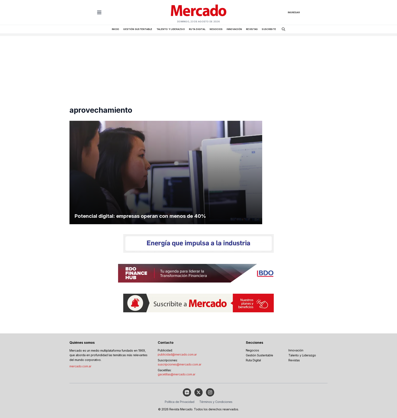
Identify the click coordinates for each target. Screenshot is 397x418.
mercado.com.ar (80, 366)
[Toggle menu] (99, 12)
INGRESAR (294, 12)
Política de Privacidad (179, 402)
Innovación (295, 350)
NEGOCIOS (216, 29)
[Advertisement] (198, 65)
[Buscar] (283, 29)
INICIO (115, 29)
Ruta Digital (253, 360)
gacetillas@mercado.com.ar (176, 374)
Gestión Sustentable (259, 355)
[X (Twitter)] (198, 392)
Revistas (294, 360)
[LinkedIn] (187, 392)
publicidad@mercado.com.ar (177, 354)
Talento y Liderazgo (302, 355)
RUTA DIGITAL (197, 29)
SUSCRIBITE (269, 29)
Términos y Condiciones (215, 402)
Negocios (252, 350)
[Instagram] (210, 392)
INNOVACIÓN (234, 29)
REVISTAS (252, 29)
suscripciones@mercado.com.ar (179, 364)
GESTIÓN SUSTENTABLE (137, 29)
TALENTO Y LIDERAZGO (171, 29)
